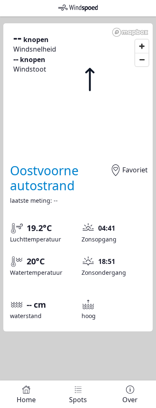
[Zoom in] (142, 46)
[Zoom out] (142, 59)
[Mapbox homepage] (130, 32)
